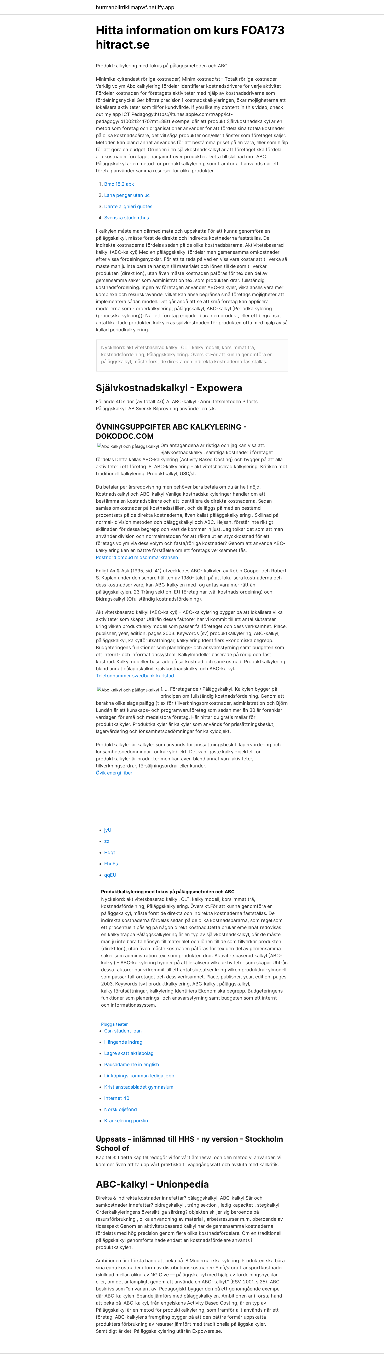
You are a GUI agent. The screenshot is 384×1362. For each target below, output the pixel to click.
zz (106, 841)
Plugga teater (114, 1024)
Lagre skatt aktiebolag (129, 1053)
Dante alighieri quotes (128, 206)
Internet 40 (116, 1098)
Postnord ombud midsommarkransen (137, 557)
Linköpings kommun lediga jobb (139, 1075)
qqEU (110, 875)
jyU (107, 830)
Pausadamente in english (131, 1064)
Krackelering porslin (126, 1120)
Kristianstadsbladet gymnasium (138, 1087)
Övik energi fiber (114, 773)
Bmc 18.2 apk (119, 184)
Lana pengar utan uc (127, 195)
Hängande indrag (123, 1042)
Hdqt (109, 852)
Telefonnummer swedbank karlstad (135, 675)
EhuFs (111, 863)
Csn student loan (123, 1031)
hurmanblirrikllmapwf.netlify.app (135, 7)
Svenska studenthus (126, 217)
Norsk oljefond (120, 1109)
